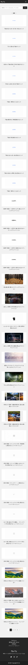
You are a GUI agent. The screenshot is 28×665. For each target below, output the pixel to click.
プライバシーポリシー (14, 645)
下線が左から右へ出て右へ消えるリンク (14, 28)
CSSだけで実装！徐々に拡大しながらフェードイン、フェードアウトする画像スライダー (14, 602)
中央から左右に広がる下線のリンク (14, 84)
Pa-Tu (18, 663)
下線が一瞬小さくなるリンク (14, 191)
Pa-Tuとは (14, 640)
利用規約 (14, 644)
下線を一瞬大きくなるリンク (14, 101)
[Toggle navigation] (25, 2)
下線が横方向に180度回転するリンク (14, 119)
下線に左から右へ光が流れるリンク (14, 155)
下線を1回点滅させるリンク (14, 137)
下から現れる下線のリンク (14, 46)
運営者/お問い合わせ (14, 642)
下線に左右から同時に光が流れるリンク (14, 173)
